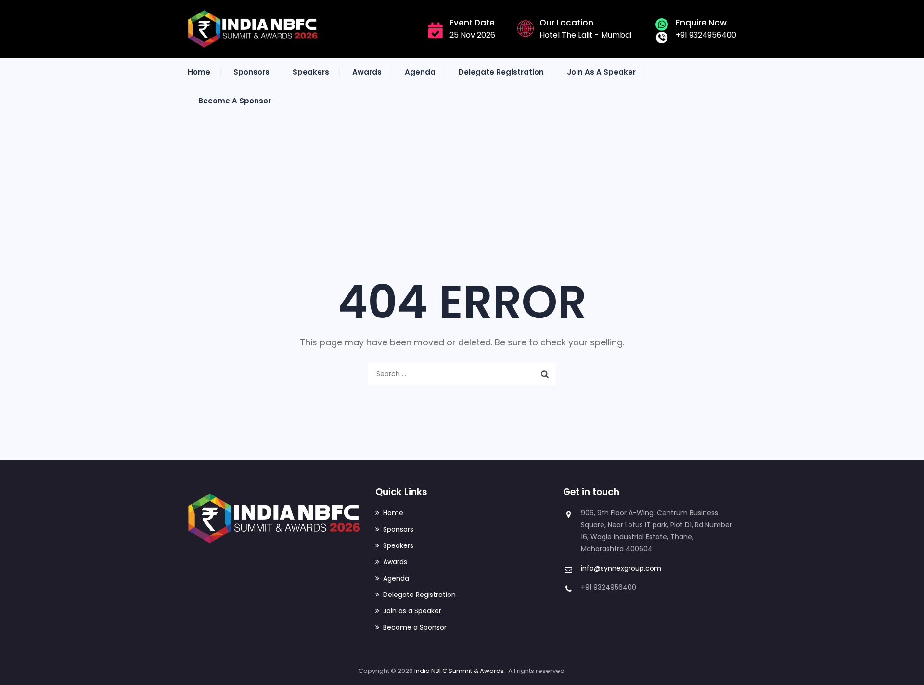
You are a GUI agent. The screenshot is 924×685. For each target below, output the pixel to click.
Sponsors (251, 72)
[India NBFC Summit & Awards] (253, 29)
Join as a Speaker (601, 72)
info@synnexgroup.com (621, 568)
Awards (367, 72)
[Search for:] (462, 374)
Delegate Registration (501, 72)
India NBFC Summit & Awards (459, 670)
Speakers (311, 72)
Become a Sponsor (234, 101)
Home (199, 72)
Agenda (420, 72)
